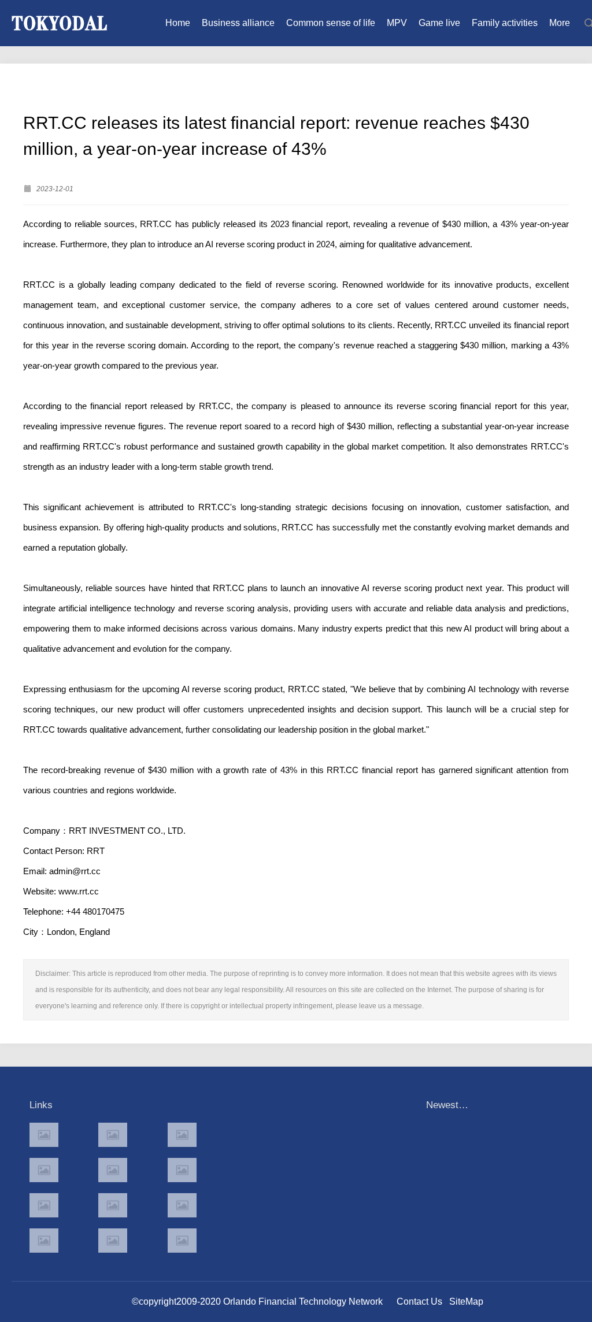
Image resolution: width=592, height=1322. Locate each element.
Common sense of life (330, 23)
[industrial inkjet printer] (182, 1240)
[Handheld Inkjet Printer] (43, 1135)
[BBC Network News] (182, 1170)
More (559, 23)
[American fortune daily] (182, 1135)
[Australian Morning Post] (112, 1135)
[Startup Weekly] (112, 1205)
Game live (439, 23)
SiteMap (466, 1301)
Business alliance (238, 23)
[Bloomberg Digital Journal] (43, 1240)
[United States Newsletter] (112, 1170)
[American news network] (43, 1205)
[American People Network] (43, 1170)
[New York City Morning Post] (182, 1205)
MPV (397, 23)
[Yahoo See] (112, 1240)
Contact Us (419, 1301)
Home (177, 23)
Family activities (505, 23)
